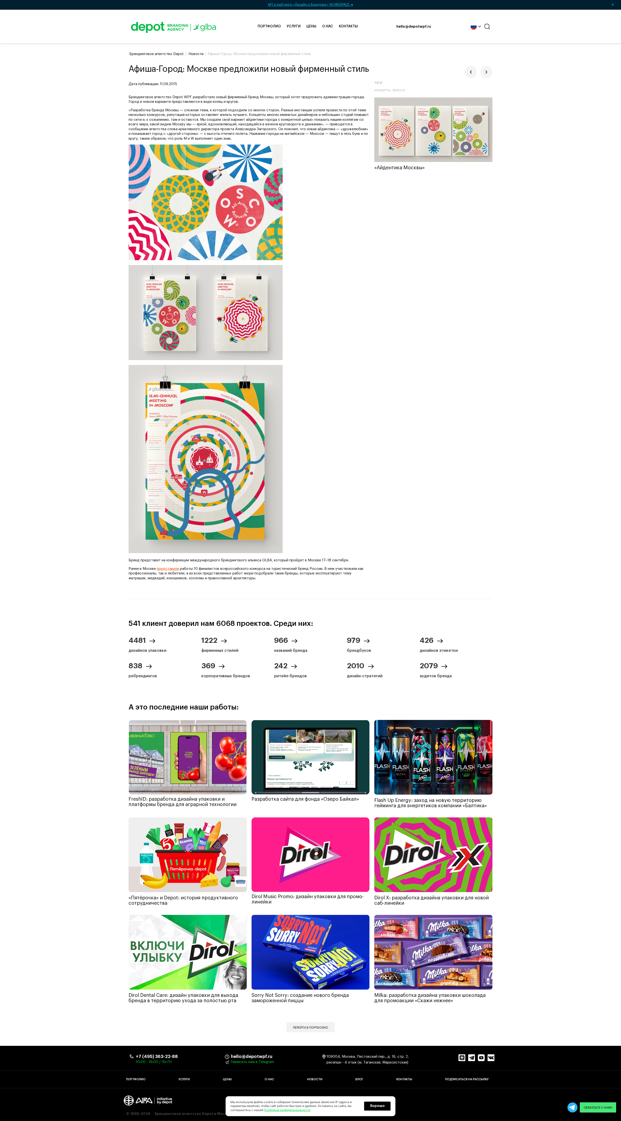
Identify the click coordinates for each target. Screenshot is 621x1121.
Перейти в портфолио (310, 1027)
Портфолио (269, 26)
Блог (359, 1079)
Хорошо (377, 1106)
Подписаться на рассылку (467, 1079)
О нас (327, 26)
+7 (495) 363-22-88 (157, 1056)
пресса (398, 90)
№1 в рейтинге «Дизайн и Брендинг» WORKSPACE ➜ (441, 5)
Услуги (294, 26)
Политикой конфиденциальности (287, 1110)
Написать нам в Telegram (252, 1062)
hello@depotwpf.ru (413, 26)
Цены (311, 26)
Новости (314, 1079)
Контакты (348, 26)
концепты (382, 90)
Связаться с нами (598, 1107)
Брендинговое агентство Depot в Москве (193, 1114)
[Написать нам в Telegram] (572, 1107)
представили (168, 569)
